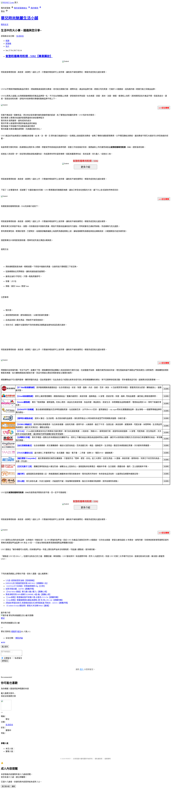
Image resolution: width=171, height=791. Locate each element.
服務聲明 (108, 759)
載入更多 (5, 647)
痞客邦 (14, 631)
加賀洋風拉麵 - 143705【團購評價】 (20, 589)
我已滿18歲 (6, 786)
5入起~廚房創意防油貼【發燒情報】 (20, 580)
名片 (7, 46)
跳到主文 (4, 25)
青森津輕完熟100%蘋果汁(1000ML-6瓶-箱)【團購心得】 (28, 594)
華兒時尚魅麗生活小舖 (19, 18)
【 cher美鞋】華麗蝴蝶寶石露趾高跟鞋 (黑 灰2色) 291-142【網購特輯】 (35, 600)
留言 (19, 631)
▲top (3, 642)
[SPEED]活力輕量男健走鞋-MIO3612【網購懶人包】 (27, 583)
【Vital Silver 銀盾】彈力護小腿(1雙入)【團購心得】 (27, 592)
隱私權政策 (98, 759)
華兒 (3, 618)
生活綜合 (20, 36)
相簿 (7, 41)
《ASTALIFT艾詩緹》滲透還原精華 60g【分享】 (26, 586)
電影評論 (19, 638)
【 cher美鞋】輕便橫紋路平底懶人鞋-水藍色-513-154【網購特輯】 (32, 597)
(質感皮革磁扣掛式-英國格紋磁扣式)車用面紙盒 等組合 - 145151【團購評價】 (37, 603)
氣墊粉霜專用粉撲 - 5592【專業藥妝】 (29, 56)
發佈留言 (5, 661)
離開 (13, 786)
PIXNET (68, 759)
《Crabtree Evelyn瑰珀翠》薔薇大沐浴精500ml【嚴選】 (28, 606)
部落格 (8, 44)
